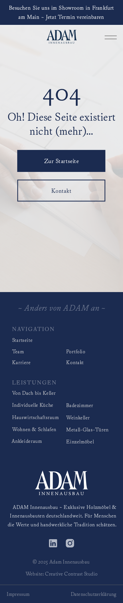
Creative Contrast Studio (71, 573)
